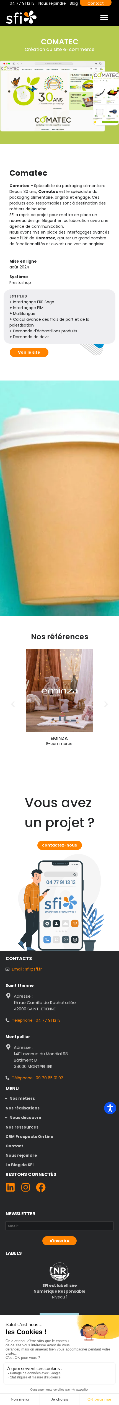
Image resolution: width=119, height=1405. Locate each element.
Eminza (59, 738)
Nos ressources (22, 1127)
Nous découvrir (25, 1117)
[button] (104, 17)
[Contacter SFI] (61, 882)
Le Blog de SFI (19, 1165)
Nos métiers (22, 1098)
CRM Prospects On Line (29, 1136)
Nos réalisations (23, 1108)
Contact (14, 1146)
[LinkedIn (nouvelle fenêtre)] (10, 1187)
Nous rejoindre (21, 1155)
